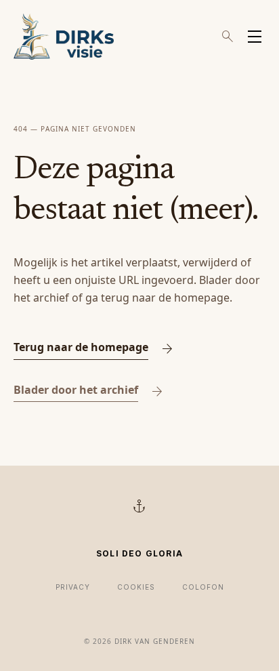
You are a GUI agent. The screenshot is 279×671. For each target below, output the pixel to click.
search (227, 36)
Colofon (203, 587)
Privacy (73, 587)
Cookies (136, 587)
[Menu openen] (254, 36)
